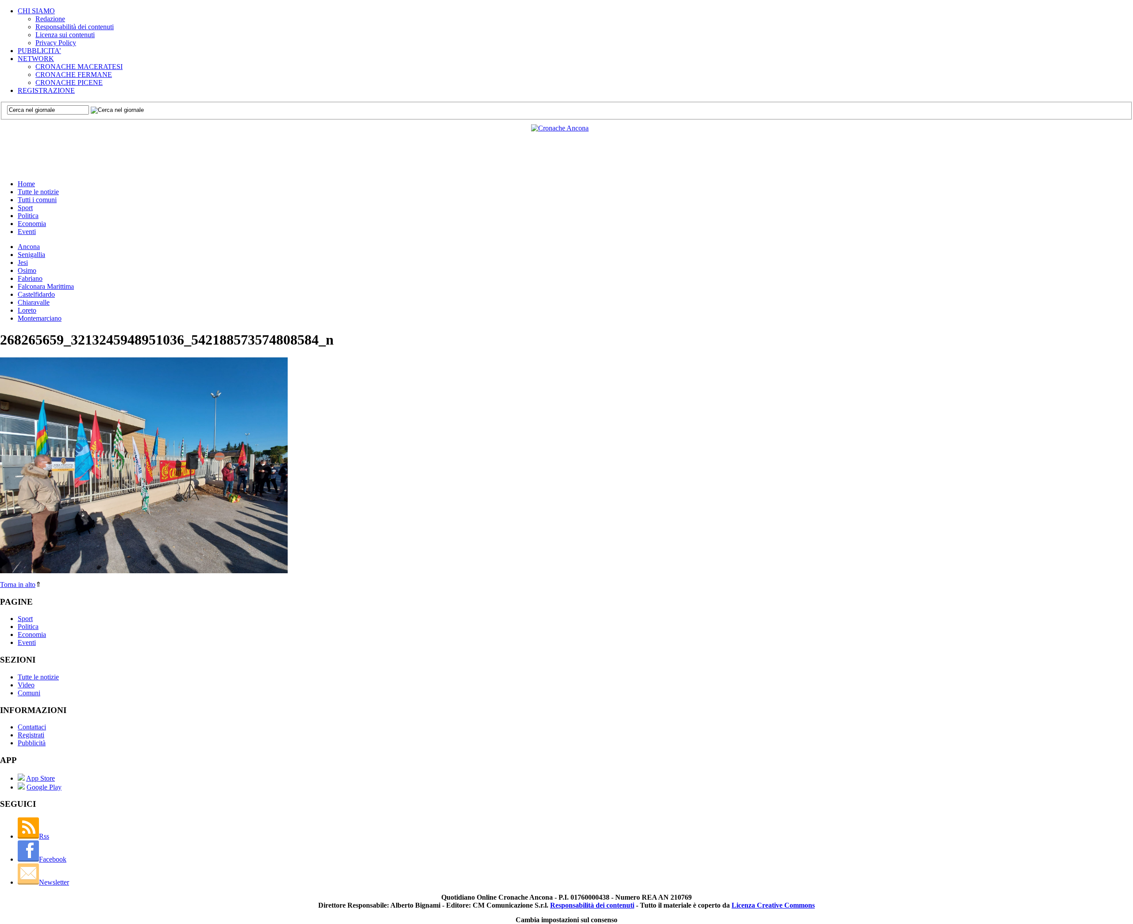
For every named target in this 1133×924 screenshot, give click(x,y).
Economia (32, 223)
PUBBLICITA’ (39, 50)
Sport (25, 207)
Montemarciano (40, 318)
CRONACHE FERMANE (73, 74)
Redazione (50, 19)
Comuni (29, 693)
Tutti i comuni (37, 199)
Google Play (44, 787)
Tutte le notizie (38, 192)
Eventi (27, 231)
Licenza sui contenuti (65, 34)
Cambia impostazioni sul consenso (566, 920)
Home (26, 184)
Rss (44, 836)
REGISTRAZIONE (46, 90)
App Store (40, 778)
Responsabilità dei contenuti (74, 27)
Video (26, 685)
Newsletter (54, 882)
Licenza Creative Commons (773, 905)
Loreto (27, 310)
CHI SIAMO (36, 11)
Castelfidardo (36, 294)
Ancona (29, 246)
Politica (28, 215)
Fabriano (30, 278)
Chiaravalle (34, 302)
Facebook (52, 859)
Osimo (27, 270)
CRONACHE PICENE (69, 82)
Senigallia (31, 254)
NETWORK (36, 58)
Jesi (23, 262)
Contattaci (32, 727)
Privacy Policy (55, 42)
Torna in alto (17, 584)
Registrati (31, 735)
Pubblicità (32, 743)
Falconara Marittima (46, 286)
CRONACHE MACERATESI (79, 66)
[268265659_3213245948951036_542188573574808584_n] (144, 571)
